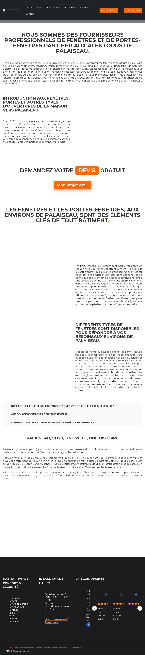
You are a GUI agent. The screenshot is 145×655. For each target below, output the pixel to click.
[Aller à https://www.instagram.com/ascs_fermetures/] (51, 632)
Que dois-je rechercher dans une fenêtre (39, 414)
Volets (11, 612)
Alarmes (13, 618)
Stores (12, 615)
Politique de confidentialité (45, 647)
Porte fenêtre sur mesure (73, 66)
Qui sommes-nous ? (56, 619)
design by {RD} (77, 647)
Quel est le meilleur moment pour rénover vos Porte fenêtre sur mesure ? (62, 406)
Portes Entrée (16, 606)
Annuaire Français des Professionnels (24, 647)
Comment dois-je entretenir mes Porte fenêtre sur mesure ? (52, 422)
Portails (12, 600)
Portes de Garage (18, 603)
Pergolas (13, 609)
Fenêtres (13, 598)
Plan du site (51, 622)
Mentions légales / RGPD (61, 647)
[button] (109, 10)
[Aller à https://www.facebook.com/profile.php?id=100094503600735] (44, 632)
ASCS (88, 593)
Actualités (14, 621)
